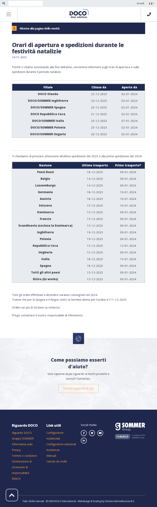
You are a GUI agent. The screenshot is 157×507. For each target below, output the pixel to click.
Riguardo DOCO (22, 433)
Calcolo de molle (56, 461)
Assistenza (53, 450)
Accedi (140, 3)
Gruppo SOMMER (23, 438)
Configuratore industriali (61, 444)
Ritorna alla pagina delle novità (39, 28)
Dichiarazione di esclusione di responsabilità (22, 467)
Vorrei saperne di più (78, 388)
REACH (16, 478)
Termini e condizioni (24, 455)
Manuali (51, 455)
